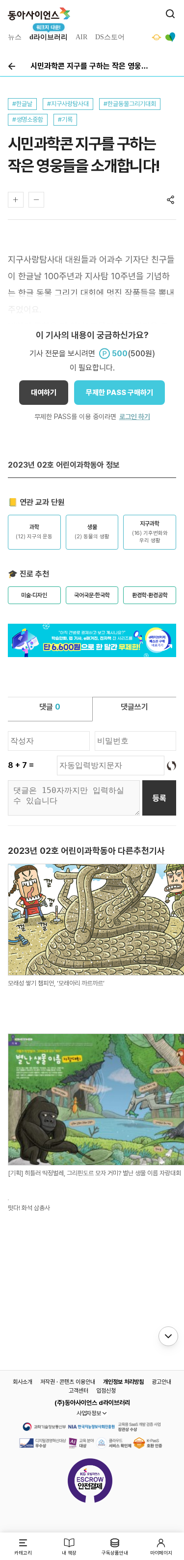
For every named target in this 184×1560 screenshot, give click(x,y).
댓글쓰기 (134, 707)
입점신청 (106, 1390)
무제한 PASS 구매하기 (119, 392)
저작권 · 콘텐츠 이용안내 (67, 1381)
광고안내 (161, 1381)
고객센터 (78, 1390)
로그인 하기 (134, 417)
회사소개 (22, 1381)
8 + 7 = (21, 765)
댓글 (49, 707)
